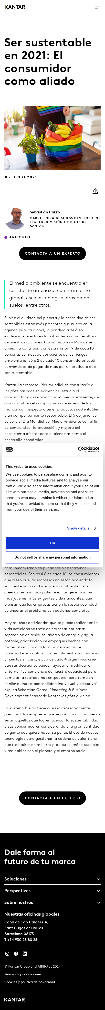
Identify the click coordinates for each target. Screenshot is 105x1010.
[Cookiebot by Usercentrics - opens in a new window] (78, 449)
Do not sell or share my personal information (52, 557)
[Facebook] (16, 955)
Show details (78, 528)
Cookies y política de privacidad (29, 982)
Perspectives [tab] (17, 891)
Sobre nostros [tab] (18, 903)
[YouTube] (34, 955)
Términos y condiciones (23, 974)
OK (52, 543)
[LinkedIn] (25, 955)
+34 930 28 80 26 (22, 940)
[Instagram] (7, 955)
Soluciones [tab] (15, 879)
